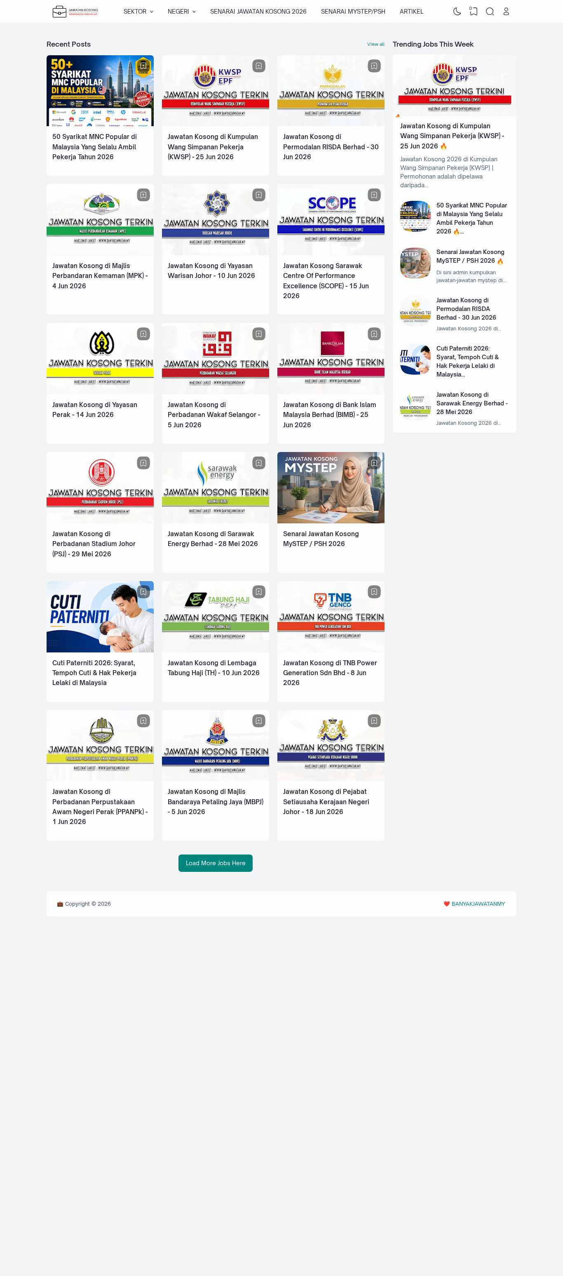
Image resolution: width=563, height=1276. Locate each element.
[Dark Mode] (457, 11)
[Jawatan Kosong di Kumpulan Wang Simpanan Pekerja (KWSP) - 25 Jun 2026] (215, 123)
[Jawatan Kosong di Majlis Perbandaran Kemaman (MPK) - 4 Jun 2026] (100, 253)
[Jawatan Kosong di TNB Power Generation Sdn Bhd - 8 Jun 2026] (331, 650)
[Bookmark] (143, 66)
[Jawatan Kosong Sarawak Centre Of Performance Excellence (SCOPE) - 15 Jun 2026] (331, 253)
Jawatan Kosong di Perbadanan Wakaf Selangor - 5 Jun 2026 (214, 415)
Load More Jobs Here (216, 862)
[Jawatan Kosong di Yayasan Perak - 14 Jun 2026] (100, 392)
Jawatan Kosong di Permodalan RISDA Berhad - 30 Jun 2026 (331, 147)
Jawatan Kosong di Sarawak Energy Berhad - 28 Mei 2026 (472, 403)
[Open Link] (506, 11)
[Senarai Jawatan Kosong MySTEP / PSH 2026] (331, 521)
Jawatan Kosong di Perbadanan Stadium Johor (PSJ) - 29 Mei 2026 (94, 544)
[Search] (490, 11)
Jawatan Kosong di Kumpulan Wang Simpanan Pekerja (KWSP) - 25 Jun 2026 (213, 147)
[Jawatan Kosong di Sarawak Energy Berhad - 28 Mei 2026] (215, 521)
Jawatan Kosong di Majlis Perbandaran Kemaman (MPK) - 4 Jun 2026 (100, 276)
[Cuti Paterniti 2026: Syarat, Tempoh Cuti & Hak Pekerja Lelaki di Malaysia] (100, 650)
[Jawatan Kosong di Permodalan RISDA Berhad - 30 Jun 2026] (331, 123)
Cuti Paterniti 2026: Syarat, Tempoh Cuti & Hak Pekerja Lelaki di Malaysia (94, 673)
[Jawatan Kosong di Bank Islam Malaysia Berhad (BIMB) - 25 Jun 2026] (331, 392)
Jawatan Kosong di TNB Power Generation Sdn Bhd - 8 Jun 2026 (330, 673)
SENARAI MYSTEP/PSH (353, 11)
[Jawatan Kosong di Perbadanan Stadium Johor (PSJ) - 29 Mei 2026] (100, 521)
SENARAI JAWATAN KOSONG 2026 (258, 11)
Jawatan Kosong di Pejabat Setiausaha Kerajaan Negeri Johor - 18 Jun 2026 (326, 802)
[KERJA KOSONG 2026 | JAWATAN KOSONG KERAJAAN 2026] (75, 11)
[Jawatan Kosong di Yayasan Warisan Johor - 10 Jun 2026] (215, 253)
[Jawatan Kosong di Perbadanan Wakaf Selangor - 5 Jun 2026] (215, 392)
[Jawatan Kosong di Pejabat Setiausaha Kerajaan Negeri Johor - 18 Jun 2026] (331, 778)
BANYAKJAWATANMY (478, 903)
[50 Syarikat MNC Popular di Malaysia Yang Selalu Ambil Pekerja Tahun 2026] (100, 123)
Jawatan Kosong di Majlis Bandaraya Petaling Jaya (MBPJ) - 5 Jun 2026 (215, 802)
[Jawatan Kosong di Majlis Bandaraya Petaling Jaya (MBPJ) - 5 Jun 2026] (215, 778)
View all (376, 44)
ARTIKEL (411, 11)
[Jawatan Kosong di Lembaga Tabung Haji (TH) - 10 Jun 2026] (215, 650)
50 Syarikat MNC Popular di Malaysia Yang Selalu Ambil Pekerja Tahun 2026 (94, 147)
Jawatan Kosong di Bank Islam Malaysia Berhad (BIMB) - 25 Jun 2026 (329, 415)
